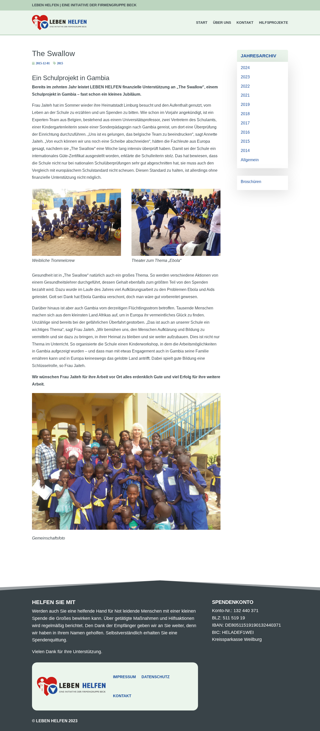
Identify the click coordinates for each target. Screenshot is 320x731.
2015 (60, 63)
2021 (245, 95)
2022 (245, 86)
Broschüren (251, 181)
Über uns (222, 23)
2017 (245, 123)
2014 (245, 150)
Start (202, 23)
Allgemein (250, 160)
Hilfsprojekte (273, 23)
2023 (245, 77)
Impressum (124, 677)
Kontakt (245, 23)
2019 (245, 104)
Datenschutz (156, 677)
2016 (245, 132)
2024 (245, 68)
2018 (245, 114)
